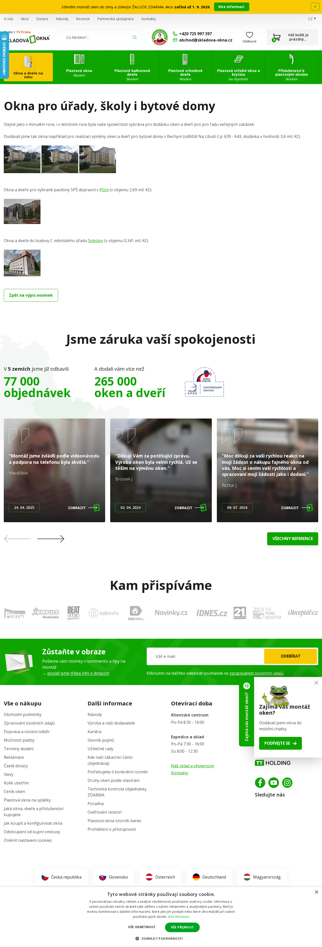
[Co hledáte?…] (100, 37)
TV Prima (23, 32)
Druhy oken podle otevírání (113, 780)
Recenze (83, 18)
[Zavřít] (316, 683)
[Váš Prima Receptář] (266, 613)
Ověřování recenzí (105, 812)
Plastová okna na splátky (27, 800)
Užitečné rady (100, 748)
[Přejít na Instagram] (287, 782)
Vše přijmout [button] (182, 927)
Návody (62, 18)
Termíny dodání (18, 748)
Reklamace (14, 757)
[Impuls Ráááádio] (45, 613)
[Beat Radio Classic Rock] (73, 613)
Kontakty (148, 18)
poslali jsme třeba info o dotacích (78, 673)
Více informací (231, 6)
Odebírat (291, 656)
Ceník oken (14, 791)
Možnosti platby (19, 740)
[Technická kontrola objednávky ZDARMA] (160, 37)
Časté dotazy (16, 766)
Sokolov (95, 240)
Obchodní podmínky (23, 714)
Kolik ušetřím (16, 783)
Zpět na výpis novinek (31, 295)
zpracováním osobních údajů (256, 673)
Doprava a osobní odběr (27, 731)
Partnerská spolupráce (115, 18)
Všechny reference (292, 538)
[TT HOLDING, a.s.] (272, 763)
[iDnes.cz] (211, 613)
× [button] (316, 892)
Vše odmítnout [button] (141, 927)
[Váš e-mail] (232, 656)
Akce (25, 18)
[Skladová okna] (27, 39)
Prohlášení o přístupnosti (112, 829)
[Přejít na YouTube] (273, 782)
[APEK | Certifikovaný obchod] (204, 382)
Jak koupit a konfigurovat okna (33, 823)
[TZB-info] (104, 613)
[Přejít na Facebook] (260, 782)
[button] (50, 539)
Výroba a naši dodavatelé (111, 723)
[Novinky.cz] (171, 613)
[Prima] (15, 613)
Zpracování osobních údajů (29, 723)
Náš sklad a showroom (192, 766)
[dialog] (161, 917)
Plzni (104, 190)
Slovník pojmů (101, 740)
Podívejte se (277, 743)
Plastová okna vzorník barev (114, 820)
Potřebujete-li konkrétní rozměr (118, 772)
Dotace (42, 18)
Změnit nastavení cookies (28, 840)
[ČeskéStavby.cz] (136, 613)
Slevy (8, 774)
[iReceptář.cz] (303, 613)
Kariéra (94, 731)
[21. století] (240, 613)
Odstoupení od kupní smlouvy (32, 832)
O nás (8, 18)
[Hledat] (134, 37)
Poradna (96, 803)
